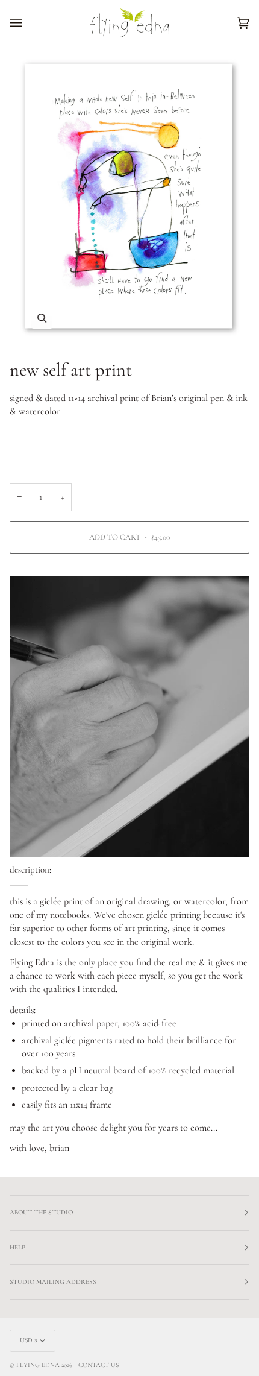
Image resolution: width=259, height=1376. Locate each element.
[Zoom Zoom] (129, 197)
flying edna (38, 1365)
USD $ (28, 1340)
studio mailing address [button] (53, 1282)
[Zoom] (41, 318)
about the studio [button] (41, 1212)
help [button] (17, 1247)
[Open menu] (28, 22)
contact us (98, 1365)
